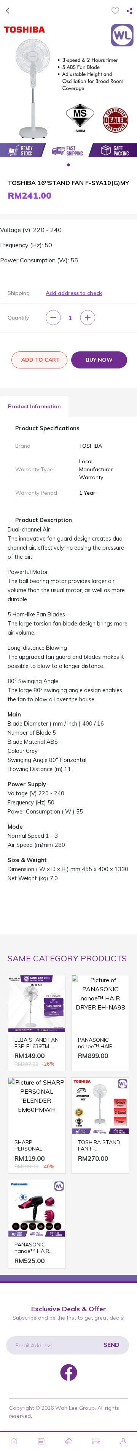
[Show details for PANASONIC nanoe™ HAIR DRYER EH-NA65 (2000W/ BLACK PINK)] (36, 1208)
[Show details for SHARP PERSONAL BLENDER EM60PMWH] (36, 1106)
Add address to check (74, 293)
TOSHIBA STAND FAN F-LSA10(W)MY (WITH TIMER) (99, 1145)
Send (111, 1344)
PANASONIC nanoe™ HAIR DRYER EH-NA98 (98, 1043)
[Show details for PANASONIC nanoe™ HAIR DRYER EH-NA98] (100, 1003)
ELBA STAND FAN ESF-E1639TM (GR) (36, 1043)
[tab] (34, 406)
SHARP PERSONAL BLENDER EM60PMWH (29, 1145)
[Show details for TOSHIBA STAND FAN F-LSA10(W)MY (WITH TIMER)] (100, 1106)
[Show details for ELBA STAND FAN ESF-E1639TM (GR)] (36, 1003)
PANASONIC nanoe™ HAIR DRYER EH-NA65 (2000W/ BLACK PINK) (35, 1248)
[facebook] (68, 1371)
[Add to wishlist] (115, 10)
